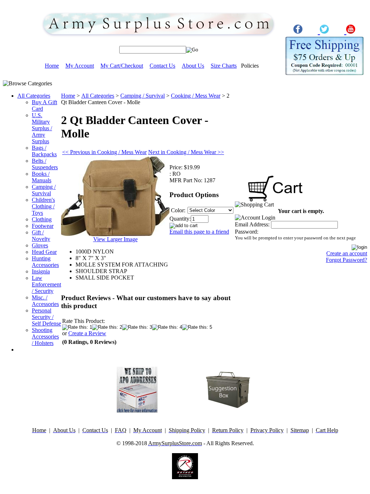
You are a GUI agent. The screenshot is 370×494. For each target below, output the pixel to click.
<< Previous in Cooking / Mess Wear (104, 152)
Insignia (41, 271)
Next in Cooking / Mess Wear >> (186, 152)
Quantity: (180, 219)
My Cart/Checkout (121, 66)
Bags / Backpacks (44, 151)
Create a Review (87, 333)
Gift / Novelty (41, 235)
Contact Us (162, 66)
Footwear (42, 226)
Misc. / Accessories (45, 300)
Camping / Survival (44, 190)
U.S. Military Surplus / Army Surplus (42, 128)
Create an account (346, 253)
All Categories (33, 96)
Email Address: (252, 224)
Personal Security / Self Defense (46, 317)
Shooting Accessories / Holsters (45, 336)
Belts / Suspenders (45, 164)
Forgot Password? (346, 260)
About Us (193, 66)
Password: (246, 232)
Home (52, 66)
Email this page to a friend (199, 232)
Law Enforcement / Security (46, 284)
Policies (250, 66)
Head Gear (44, 252)
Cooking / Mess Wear (195, 96)
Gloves (40, 245)
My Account (79, 66)
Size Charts (224, 66)
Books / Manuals (41, 177)
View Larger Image (115, 239)
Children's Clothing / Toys (43, 206)
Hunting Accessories (45, 261)
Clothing (42, 219)
